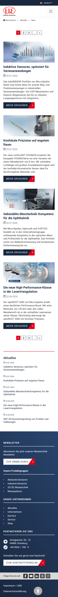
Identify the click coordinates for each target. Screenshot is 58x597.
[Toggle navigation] (51, 11)
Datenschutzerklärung (14, 591)
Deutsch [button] (47, 3)
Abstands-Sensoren (17, 479)
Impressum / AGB (12, 585)
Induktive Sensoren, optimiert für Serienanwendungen (26, 69)
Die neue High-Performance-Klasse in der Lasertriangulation (27, 289)
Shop (10, 523)
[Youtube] (31, 576)
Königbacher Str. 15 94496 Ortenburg (20, 541)
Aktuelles (12, 508)
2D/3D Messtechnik (18, 487)
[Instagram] (48, 576)
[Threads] (42, 576)
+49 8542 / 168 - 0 (19, 547)
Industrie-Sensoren (17, 483)
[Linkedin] (36, 576)
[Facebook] (25, 576)
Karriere (12, 515)
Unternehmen (15, 511)
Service (11, 519)
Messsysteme (15, 491)
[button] (38, 591)
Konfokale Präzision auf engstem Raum (26, 142)
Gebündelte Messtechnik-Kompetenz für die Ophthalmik (28, 216)
